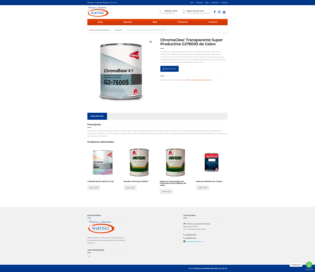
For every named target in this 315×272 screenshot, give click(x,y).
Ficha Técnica (170, 69)
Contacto (224, 2)
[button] (151, 42)
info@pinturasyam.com (194, 241)
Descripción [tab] (96, 116)
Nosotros (199, 2)
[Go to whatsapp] (309, 265)
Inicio (192, 2)
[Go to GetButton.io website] (309, 269)
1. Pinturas (187, 80)
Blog (207, 2)
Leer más (93, 188)
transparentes (206, 80)
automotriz (196, 80)
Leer (89, 256)
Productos (215, 2)
